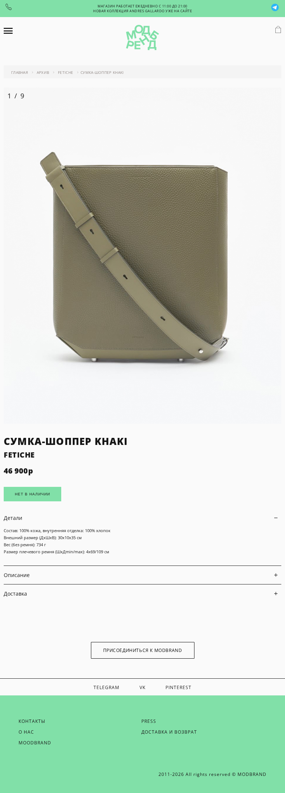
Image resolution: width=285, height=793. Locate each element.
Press (148, 721)
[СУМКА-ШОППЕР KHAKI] (142, 421)
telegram (106, 687)
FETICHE (19, 455)
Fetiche (65, 72)
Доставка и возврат (169, 732)
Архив (43, 72)
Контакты (32, 721)
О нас (26, 732)
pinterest (178, 687)
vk (142, 687)
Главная (19, 72)
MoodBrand (35, 743)
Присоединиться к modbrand (142, 650)
